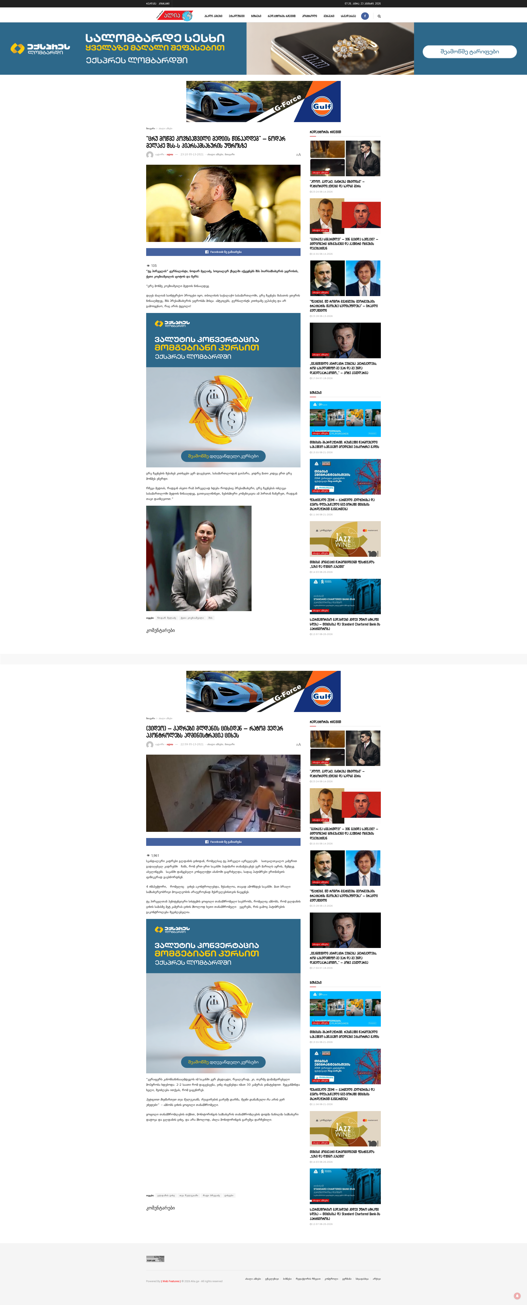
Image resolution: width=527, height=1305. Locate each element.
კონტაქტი (164, 3)
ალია (170, 154)
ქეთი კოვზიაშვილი (192, 617)
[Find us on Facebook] (365, 16)
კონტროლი (309, 16)
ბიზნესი (256, 16)
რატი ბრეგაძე (211, 1195)
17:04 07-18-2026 (322, 378)
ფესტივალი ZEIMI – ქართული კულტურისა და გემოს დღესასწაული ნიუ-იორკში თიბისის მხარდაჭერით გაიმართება (342, 504)
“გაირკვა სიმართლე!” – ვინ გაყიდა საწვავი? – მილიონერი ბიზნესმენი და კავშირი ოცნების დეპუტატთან (344, 243)
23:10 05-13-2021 (192, 154)
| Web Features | (170, 1281)
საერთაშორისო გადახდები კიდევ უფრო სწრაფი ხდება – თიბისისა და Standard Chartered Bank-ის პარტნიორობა (345, 624)
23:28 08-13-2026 (322, 316)
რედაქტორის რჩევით (282, 16)
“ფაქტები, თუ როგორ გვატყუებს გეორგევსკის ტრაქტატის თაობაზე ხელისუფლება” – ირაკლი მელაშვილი (344, 306)
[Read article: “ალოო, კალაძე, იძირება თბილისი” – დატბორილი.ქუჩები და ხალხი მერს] (345, 158)
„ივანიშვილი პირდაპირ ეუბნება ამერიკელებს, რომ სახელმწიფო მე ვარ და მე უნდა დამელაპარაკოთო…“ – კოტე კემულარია (343, 368)
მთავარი (150, 128)
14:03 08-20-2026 (322, 572)
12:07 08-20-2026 (322, 634)
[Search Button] (379, 16)
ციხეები (229, 1195)
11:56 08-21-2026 (322, 514)
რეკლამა (151, 3)
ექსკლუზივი (237, 16)
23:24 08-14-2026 (322, 191)
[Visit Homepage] (175, 16)
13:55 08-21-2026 (322, 452)
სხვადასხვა (348, 16)
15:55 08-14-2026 (322, 254)
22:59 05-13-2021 (192, 744)
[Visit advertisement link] (263, 104)
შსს (210, 617)
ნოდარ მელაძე (166, 617)
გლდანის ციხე (166, 1195)
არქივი (377, 1278)
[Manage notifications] (517, 1296)
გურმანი (329, 16)
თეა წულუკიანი (189, 1195)
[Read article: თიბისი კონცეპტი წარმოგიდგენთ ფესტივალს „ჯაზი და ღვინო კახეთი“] (345, 539)
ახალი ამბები (213, 16)
